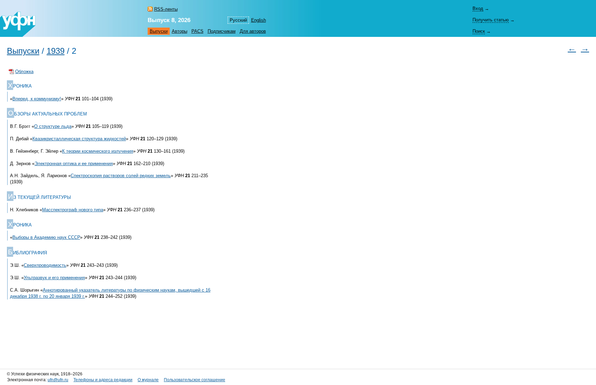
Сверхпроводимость (45, 265)
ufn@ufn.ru (58, 379)
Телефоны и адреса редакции (102, 379)
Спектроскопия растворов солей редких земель (121, 175)
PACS (197, 31)
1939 (55, 51)
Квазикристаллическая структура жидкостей (79, 138)
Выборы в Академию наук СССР (46, 237)
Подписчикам (222, 31)
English (258, 20)
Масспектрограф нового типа (72, 209)
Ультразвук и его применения (54, 277)
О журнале (148, 379)
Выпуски (159, 31)
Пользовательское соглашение (194, 379)
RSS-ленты (166, 9)
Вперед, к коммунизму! (36, 98)
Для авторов (253, 31)
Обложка (24, 71)
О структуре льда (52, 126)
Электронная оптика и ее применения (73, 163)
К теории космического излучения (97, 151)
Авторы (179, 31)
